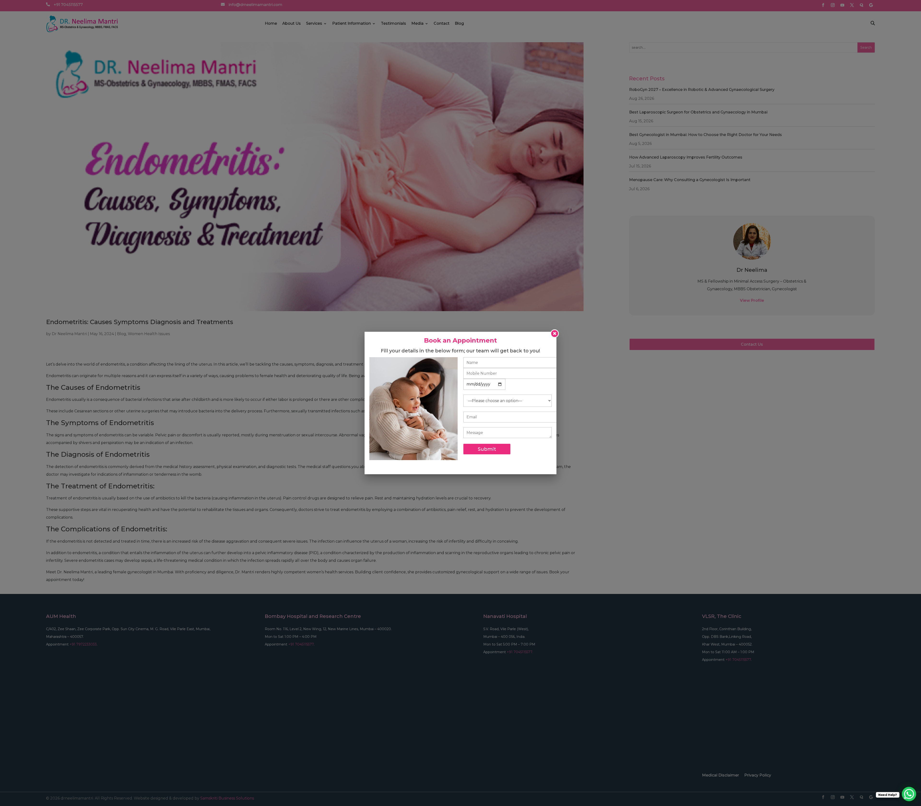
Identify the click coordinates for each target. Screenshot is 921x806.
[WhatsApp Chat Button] (909, 794)
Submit (487, 449)
